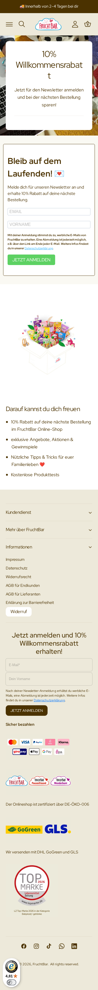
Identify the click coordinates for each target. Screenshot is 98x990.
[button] (9, 24)
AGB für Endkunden (23, 585)
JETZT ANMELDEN (31, 260)
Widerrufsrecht (18, 576)
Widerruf (18, 611)
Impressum (15, 559)
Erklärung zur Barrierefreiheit (30, 602)
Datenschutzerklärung (39, 248)
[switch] (11, 982)
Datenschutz (16, 568)
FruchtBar (40, 964)
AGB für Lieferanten (23, 594)
